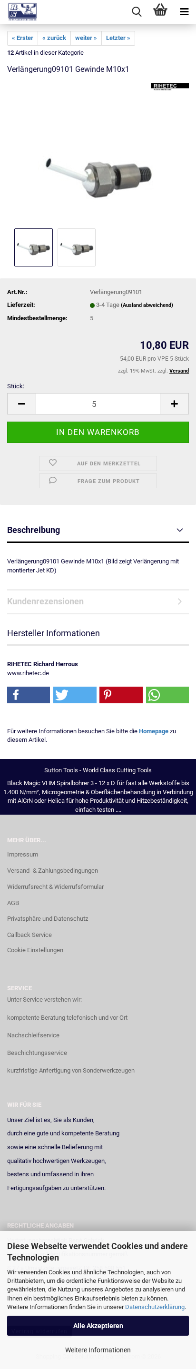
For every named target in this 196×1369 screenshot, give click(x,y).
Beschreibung (33, 530)
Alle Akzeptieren (98, 1326)
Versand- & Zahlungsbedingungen (52, 870)
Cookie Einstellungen (35, 950)
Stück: (15, 386)
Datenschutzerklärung (155, 1306)
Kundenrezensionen (45, 601)
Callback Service (29, 934)
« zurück (54, 37)
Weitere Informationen (98, 1350)
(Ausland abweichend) (147, 305)
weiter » (86, 37)
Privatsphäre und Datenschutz (47, 918)
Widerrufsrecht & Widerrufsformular (55, 886)
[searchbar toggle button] (136, 12)
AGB (13, 902)
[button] (21, 403)
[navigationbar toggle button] (184, 12)
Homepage (153, 731)
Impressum (22, 854)
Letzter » (118, 37)
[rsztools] (19, 12)
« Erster (22, 37)
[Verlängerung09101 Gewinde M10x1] (98, 154)
